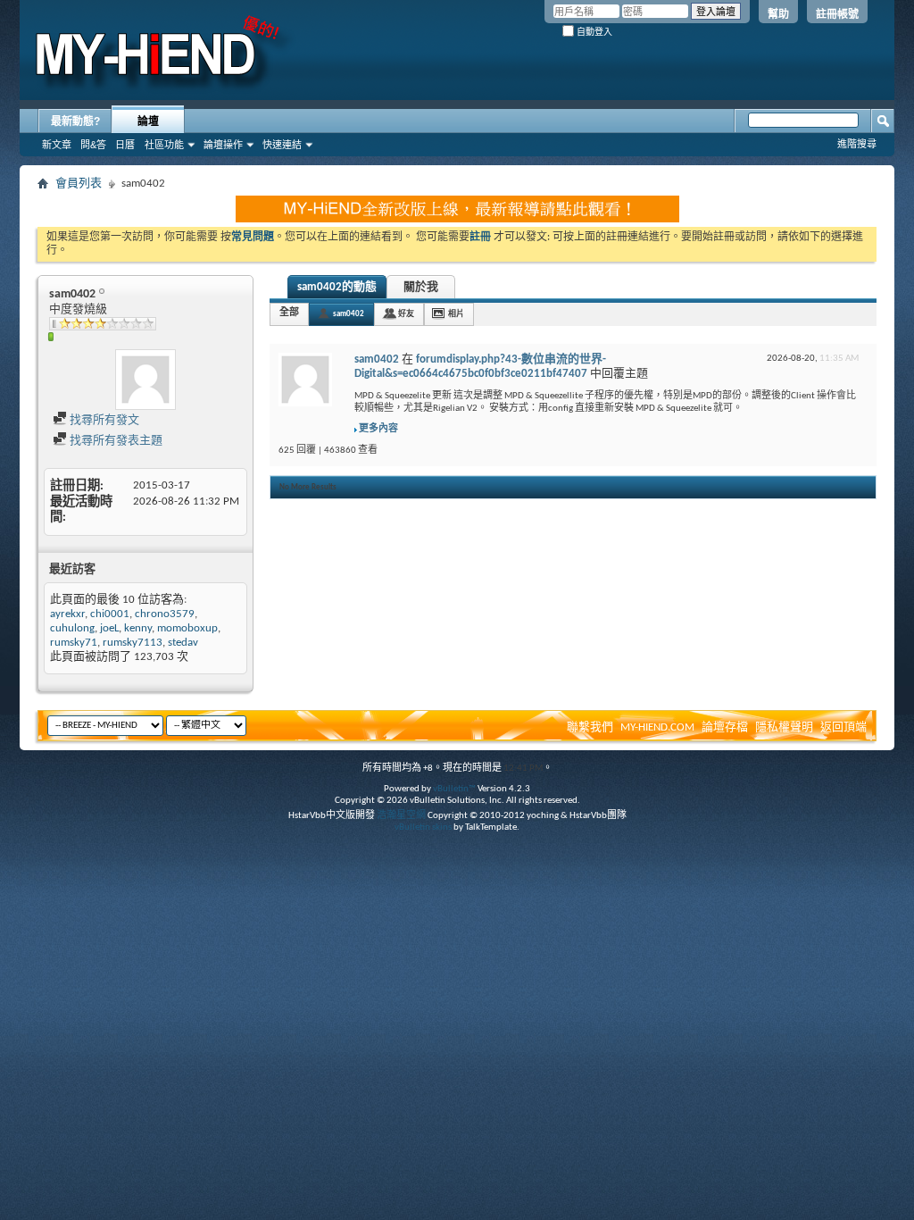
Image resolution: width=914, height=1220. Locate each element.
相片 (456, 314)
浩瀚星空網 (401, 816)
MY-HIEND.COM (657, 727)
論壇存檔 (725, 727)
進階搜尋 (857, 143)
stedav (183, 642)
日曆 (125, 144)
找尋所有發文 (103, 420)
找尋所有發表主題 (114, 441)
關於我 (420, 287)
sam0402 (348, 314)
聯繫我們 (590, 727)
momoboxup (187, 628)
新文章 (56, 144)
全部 (289, 313)
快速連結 (282, 144)
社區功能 (164, 144)
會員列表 (78, 183)
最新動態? (75, 121)
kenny (138, 628)
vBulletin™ (454, 789)
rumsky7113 (132, 642)
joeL (109, 628)
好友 (406, 314)
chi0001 (109, 614)
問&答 (93, 144)
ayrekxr (67, 614)
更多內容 (378, 429)
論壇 (148, 121)
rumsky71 (73, 642)
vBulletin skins (423, 827)
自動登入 (593, 32)
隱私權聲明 (784, 727)
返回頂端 (843, 727)
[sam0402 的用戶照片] (145, 379)
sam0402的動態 (337, 287)
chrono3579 (165, 614)
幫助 (778, 14)
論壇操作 (223, 144)
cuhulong (72, 628)
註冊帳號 (837, 14)
